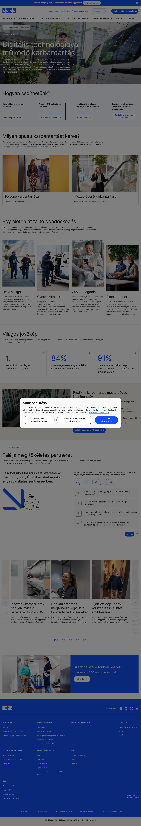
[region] (70, 413)
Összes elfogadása (106, 420)
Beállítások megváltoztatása (39, 420)
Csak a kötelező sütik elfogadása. (74, 420)
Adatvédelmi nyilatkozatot (99, 413)
